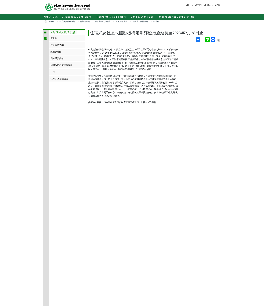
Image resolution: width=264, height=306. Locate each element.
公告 (52, 72)
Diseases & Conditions (77, 16)
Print (213, 39)
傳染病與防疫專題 (67, 21)
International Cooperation (176, 16)
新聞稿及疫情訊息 (140, 21)
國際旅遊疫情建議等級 (61, 65)
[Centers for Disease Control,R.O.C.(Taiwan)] (67, 7)
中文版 (200, 4)
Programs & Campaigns (111, 16)
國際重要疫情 (57, 58)
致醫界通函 (55, 51)
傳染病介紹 (85, 21)
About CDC (51, 16)
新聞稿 (156, 21)
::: (43, 27)
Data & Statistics (142, 16)
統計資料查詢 (57, 45)
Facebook (200, 39)
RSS (218, 5)
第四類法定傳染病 (103, 21)
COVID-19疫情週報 (59, 78)
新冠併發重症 (121, 21)
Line (208, 39)
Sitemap (210, 5)
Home (190, 5)
